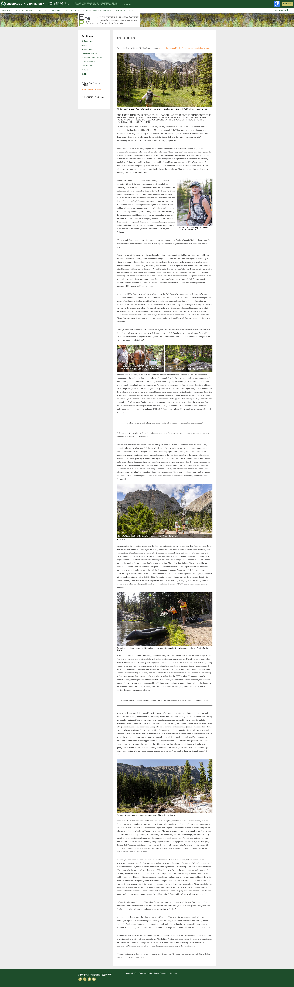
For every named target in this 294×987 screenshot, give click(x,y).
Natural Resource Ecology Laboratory (58, 4)
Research (43, 10)
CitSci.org (120, 10)
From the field (87, 66)
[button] (209, 511)
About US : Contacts (25, 10)
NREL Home (7, 10)
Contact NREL (131, 973)
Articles (84, 45)
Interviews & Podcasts (90, 53)
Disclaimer (173, 973)
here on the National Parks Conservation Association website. (184, 48)
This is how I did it (88, 62)
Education (57, 10)
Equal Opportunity (145, 973)
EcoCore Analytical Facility (97, 10)
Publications (86, 70)
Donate (287, 4)
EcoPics (84, 74)
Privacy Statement (160, 973)
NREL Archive (72, 10)
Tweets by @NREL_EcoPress (91, 89)
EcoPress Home (87, 41)
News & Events (87, 49)
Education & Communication (92, 57)
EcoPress (133, 10)
